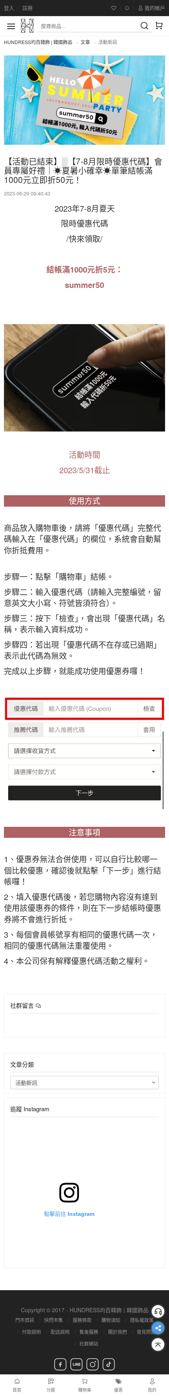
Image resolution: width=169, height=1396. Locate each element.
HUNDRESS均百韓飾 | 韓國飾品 (38, 42)
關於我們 (117, 1331)
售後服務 (88, 1331)
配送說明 (60, 1331)
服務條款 (82, 1320)
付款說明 (31, 1331)
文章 (85, 42)
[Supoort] (158, 1311)
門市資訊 (24, 1320)
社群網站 (88, 1343)
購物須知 (110, 1320)
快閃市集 (53, 1320)
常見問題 (146, 1331)
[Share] (158, 1328)
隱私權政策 (142, 1320)
